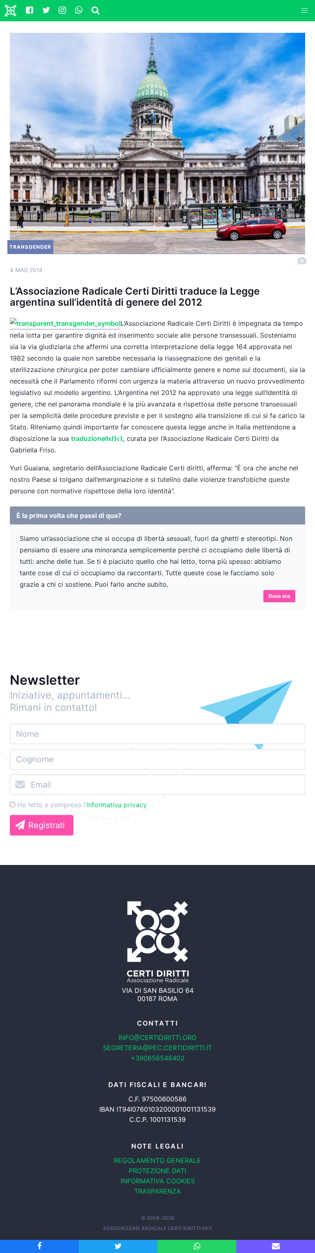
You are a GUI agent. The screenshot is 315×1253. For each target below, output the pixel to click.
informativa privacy (117, 805)
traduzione (88, 438)
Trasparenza (157, 1191)
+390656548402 (158, 1058)
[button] (304, 10)
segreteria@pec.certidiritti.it (157, 1048)
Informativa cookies (158, 1181)
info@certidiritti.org (157, 1037)
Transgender (30, 247)
